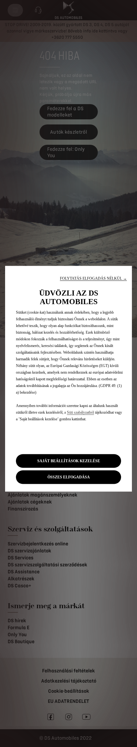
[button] (93, 278)
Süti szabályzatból (80, 412)
